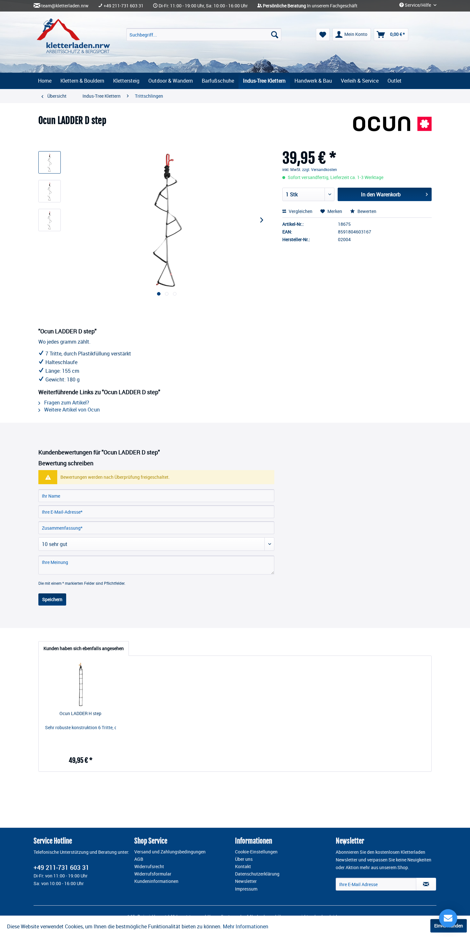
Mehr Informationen (245, 926)
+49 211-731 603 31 (124, 6)
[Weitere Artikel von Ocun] (392, 127)
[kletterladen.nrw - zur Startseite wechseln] (73, 36)
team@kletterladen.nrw (65, 6)
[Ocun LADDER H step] (80, 684)
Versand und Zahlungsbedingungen (170, 852)
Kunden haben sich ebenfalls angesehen (83, 648)
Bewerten (366, 211)
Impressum (246, 889)
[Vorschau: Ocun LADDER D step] (49, 162)
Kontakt (243, 866)
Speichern (52, 599)
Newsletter (246, 881)
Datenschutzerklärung (257, 874)
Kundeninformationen (156, 881)
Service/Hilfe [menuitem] (418, 5)
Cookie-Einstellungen (256, 852)
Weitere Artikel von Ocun (71, 409)
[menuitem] (203, 34)
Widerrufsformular (152, 874)
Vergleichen (300, 211)
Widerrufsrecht (149, 866)
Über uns (244, 859)
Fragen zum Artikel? (66, 402)
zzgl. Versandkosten (319, 169)
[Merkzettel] (323, 34)
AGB (138, 859)
